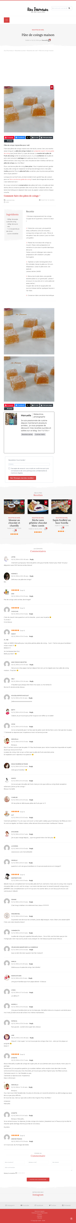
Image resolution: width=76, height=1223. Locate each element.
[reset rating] (16, 1173)
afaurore (14, 831)
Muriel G (14, 1004)
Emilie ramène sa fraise (19, 764)
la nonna (14, 846)
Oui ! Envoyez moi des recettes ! (22, 478)
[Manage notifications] (71, 1218)
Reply (32, 559)
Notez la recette (9, 1173)
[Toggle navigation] (7, 20)
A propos (39, 1216)
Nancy (13, 634)
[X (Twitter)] (30, 444)
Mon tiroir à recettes (19, 662)
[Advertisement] (38, 69)
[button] (69, 8)
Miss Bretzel (15, 914)
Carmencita (15, 930)
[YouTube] (50, 444)
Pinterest (67, 1205)
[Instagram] (37, 444)
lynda (13, 990)
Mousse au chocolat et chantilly (14, 523)
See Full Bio (43, 430)
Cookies (39, 1214)
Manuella (45, 40)
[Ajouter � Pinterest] (51, 87)
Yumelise (14, 797)
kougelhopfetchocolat (20, 695)
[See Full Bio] (49, 430)
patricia (14, 1021)
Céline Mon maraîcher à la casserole (24, 947)
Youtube (25, 1205)
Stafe (43, 1220)
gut (12, 815)
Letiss (13, 557)
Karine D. (14, 573)
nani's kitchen (16, 975)
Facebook (39, 1205)
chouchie (14, 611)
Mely (13, 679)
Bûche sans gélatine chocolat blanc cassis (38, 523)
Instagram (11, 1205)
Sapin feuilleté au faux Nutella (62, 521)
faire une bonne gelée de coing (20, 179)
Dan (12, 593)
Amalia (13, 961)
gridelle (14, 860)
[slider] (14, 534)
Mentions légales (39, 1211)
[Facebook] (24, 444)
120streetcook (16, 878)
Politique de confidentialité (39, 1213)
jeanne (13, 899)
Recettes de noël (38, 30)
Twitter (53, 1205)
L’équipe (39, 1218)
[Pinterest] (44, 444)
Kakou (13, 778)
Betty (13, 710)
